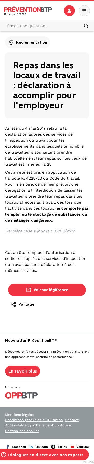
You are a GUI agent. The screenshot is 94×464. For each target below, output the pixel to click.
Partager (27, 304)
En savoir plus (22, 371)
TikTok (62, 447)
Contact (72, 420)
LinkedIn (41, 447)
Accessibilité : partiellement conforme (38, 425)
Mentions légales (19, 415)
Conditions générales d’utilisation (34, 420)
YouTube (83, 447)
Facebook (19, 447)
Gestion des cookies (22, 431)
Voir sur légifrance (51, 290)
